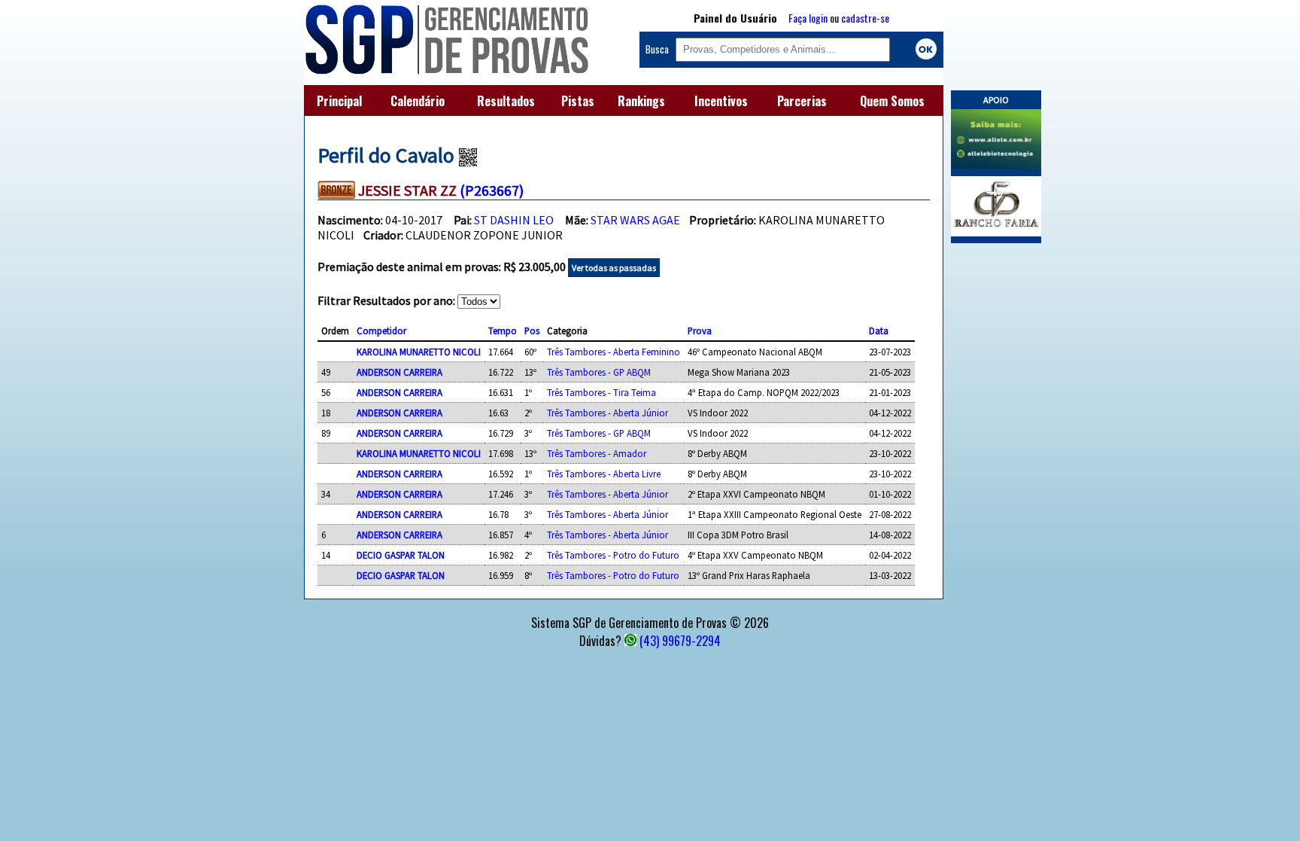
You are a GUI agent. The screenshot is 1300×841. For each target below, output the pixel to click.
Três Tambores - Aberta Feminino (613, 352)
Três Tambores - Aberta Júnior (607, 413)
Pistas (577, 101)
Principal (339, 101)
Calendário (417, 101)
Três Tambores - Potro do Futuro (613, 555)
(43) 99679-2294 (680, 641)
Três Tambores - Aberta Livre (604, 474)
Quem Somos (892, 101)
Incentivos (721, 101)
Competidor (381, 331)
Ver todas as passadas (614, 267)
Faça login (808, 18)
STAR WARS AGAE (635, 219)
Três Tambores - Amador (596, 453)
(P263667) (492, 190)
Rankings (641, 101)
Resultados (506, 101)
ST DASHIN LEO (514, 219)
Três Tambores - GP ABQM (599, 372)
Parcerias (802, 101)
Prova (700, 331)
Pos (531, 331)
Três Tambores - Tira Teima (601, 392)
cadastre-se (865, 18)
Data (878, 331)
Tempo (502, 331)
